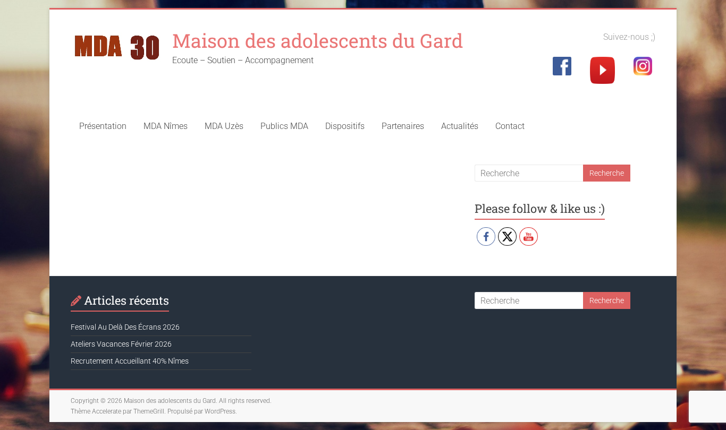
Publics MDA (284, 126)
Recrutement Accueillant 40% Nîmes (130, 361)
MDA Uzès (224, 126)
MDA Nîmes (165, 126)
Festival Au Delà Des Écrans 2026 (125, 327)
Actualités (459, 126)
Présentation (102, 126)
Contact (510, 126)
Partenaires (403, 126)
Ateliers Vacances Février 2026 (121, 344)
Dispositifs (345, 126)
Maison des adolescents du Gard (317, 40)
